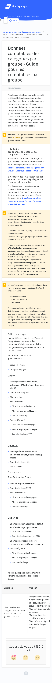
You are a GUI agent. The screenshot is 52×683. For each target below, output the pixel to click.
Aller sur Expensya (14, 16)
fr (14, 20)
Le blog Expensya (31, 16)
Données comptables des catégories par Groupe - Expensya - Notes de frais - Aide (25, 201)
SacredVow (9, 11)
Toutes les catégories (11, 32)
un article (16, 137)
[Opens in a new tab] (26, 673)
